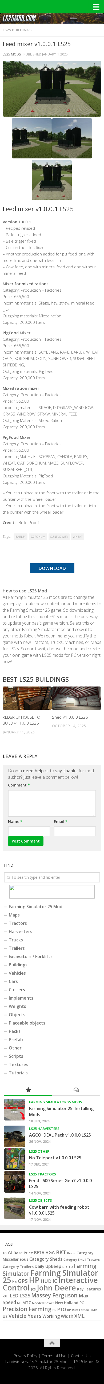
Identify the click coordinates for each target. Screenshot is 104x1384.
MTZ (26, 1302)
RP (69, 1310)
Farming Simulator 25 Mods (37, 907)
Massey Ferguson (54, 1295)
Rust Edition (80, 1310)
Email (60, 821)
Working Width (57, 1316)
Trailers (17, 948)
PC (81, 1302)
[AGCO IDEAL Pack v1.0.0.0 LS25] (14, 1136)
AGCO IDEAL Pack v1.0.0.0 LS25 (60, 1135)
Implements (21, 998)
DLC (65, 1267)
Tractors (18, 923)
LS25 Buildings (17, 29)
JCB (33, 1289)
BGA (50, 1252)
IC (55, 1281)
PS (54, 1310)
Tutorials (18, 1073)
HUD (46, 1281)
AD (5, 1253)
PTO (61, 1309)
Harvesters (20, 931)
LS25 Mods (84, 1361)
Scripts (16, 1056)
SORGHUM (38, 537)
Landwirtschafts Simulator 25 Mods (37, 1361)
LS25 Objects (40, 1200)
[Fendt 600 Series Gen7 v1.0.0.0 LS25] (14, 1182)
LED (14, 1296)
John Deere (56, 1288)
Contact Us (81, 1355)
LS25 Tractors (42, 1174)
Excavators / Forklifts (31, 956)
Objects (17, 1015)
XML (79, 1316)
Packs (15, 1031)
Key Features (89, 1289)
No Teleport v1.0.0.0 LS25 (55, 1158)
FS (14, 1281)
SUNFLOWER (59, 537)
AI (10, 1252)
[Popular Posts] (28, 1090)
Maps (14, 915)
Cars (13, 981)
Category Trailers (18, 1266)
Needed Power (43, 1303)
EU (71, 1267)
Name (15, 821)
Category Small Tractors (81, 1259)
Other (15, 1048)
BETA (39, 1253)
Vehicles (17, 973)
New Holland (66, 1302)
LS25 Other (39, 1151)
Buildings (18, 965)
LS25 (24, 1295)
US (5, 1316)
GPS (23, 1281)
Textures (18, 1064)
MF (19, 1303)
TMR (93, 1310)
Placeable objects (27, 1023)
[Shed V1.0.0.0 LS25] (76, 698)
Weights (17, 1006)
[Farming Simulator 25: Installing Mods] (14, 1109)
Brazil (71, 1253)
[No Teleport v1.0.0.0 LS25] (14, 1159)
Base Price (23, 1252)
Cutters (17, 990)
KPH (6, 1296)
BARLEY (20, 537)
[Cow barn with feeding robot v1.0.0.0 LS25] (14, 1208)
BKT (61, 1252)
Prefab (16, 1039)
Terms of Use (54, 1355)
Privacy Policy (25, 1355)
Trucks (16, 940)
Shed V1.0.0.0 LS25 (70, 717)
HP (34, 1280)
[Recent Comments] (76, 1090)
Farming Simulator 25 (50, 1276)
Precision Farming (27, 1309)
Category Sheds (45, 1259)
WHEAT (77, 537)
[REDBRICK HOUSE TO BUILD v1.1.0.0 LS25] (27, 698)
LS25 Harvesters (44, 1128)
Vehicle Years (25, 1315)
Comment (19, 785)
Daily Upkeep (48, 1266)
